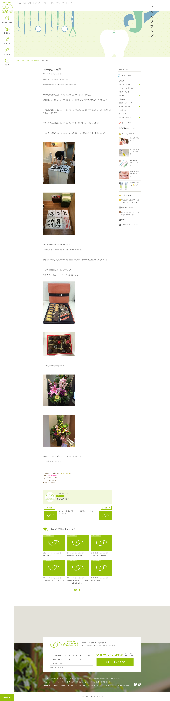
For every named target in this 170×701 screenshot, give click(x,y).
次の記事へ (105, 508)
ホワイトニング (111, 685)
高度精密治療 (105, 682)
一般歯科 (55, 685)
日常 (121, 95)
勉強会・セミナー (126, 103)
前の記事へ (50, 508)
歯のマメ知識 (125, 106)
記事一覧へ (78, 590)
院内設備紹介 (79, 678)
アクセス (7, 54)
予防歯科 (63, 685)
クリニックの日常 (126, 88)
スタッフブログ (26, 60)
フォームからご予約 (116, 662)
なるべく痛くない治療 (92, 682)
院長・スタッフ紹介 (66, 678)
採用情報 (96, 678)
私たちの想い (60, 682)
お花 (122, 99)
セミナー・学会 (125, 117)
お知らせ (122, 81)
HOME (18, 60)
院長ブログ (105, 678)
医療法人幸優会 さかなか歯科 (7, 7)
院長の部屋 (35, 60)
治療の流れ (54, 678)
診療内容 (47, 685)
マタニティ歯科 (81, 685)
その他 (122, 110)
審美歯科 (90, 685)
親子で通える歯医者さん (75, 682)
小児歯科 (70, 685)
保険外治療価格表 (124, 685)
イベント (122, 114)
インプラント (100, 685)
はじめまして (124, 84)
